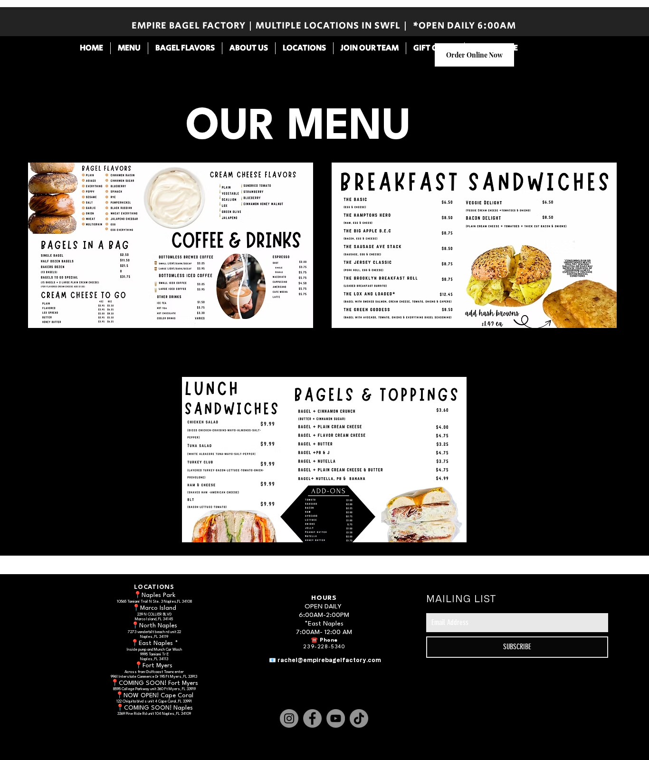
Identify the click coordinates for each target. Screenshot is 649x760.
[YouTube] (335, 718)
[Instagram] (289, 718)
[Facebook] (312, 718)
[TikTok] (359, 718)
